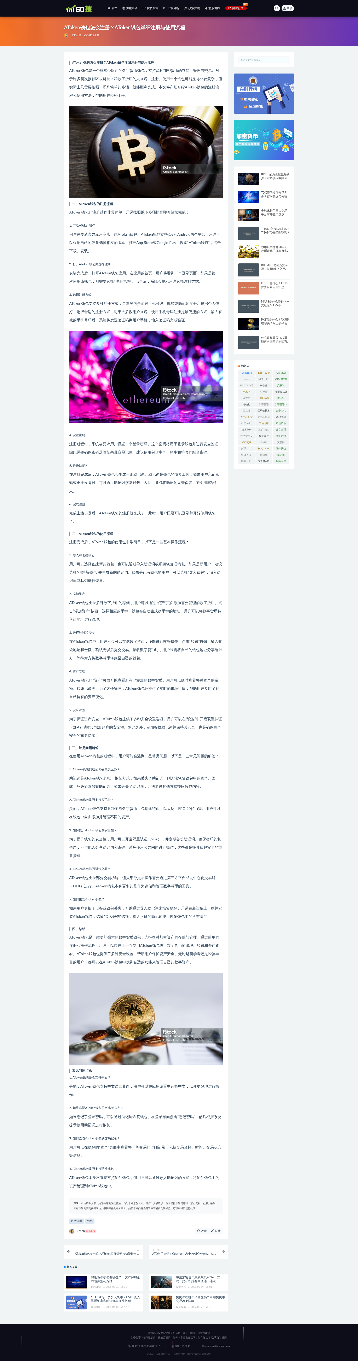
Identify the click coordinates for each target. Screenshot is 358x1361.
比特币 (263, 443)
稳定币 (281, 456)
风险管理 (281, 462)
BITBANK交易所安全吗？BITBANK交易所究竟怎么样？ (274, 269)
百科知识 (96, 1287)
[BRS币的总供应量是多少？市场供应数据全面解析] (248, 179)
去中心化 (281, 411)
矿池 (263, 448)
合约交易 (281, 418)
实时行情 (238, 8)
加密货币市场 (281, 405)
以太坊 (246, 399)
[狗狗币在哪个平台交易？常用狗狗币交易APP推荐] (161, 1302)
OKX (281, 379)
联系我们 (216, 1337)
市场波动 (281, 424)
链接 (217, 1231)
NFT (263, 379)
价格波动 (264, 399)
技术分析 (247, 430)
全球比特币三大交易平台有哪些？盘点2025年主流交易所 (274, 214)
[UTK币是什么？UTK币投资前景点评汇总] (248, 288)
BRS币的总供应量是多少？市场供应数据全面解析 (275, 178)
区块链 (246, 411)
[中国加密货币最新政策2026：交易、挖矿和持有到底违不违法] (161, 1282)
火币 (246, 448)
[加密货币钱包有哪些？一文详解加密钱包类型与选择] (76, 1282)
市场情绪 (264, 424)
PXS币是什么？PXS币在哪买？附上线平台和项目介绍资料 (275, 323)
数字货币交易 (246, 437)
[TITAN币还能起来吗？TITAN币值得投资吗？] (248, 233)
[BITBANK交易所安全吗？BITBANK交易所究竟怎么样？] (248, 269)
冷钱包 (246, 405)
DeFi (264, 373)
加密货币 (264, 405)
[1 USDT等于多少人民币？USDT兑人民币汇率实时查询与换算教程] (76, 1302)
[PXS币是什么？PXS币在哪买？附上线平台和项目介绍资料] (248, 324)
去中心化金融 (264, 418)
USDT (246, 385)
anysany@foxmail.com (217, 1346)
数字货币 (76, 1221)
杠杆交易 (247, 443)
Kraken (246, 380)
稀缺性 (263, 456)
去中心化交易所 (246, 418)
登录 (289, 8)
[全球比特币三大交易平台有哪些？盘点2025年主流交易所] (248, 215)
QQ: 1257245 (182, 1346)
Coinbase (247, 374)
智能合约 (281, 437)
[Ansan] (66, 35)
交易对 (281, 386)
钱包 (90, 1221)
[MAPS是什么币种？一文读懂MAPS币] (248, 306)
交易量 (263, 393)
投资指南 (152, 8)
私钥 (246, 455)
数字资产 (264, 437)
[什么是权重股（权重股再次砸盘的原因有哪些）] (248, 342)
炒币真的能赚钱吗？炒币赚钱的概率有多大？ (274, 251)
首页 (114, 8)
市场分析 (173, 8)
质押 (246, 461)
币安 (246, 423)
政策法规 (194, 8)
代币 (281, 392)
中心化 (263, 386)
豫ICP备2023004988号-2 (146, 1346)
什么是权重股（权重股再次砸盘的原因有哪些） (274, 342)
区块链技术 (264, 411)
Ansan (85, 1231)
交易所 (246, 393)
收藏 (203, 1231)
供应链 (281, 399)
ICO (281, 373)
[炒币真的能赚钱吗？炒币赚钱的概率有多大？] (248, 251)
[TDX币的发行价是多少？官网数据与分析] (248, 197)
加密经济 (132, 8)
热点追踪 (214, 8)
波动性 (281, 443)
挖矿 (263, 429)
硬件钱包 (281, 449)
